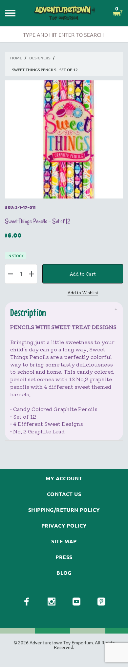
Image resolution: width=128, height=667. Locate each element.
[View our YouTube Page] (76, 602)
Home (16, 58)
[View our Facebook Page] (27, 602)
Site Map (64, 541)
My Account (64, 478)
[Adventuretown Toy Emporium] (64, 13)
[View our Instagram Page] (51, 602)
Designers (39, 58)
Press (63, 557)
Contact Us (64, 494)
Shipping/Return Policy (64, 509)
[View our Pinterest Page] (101, 602)
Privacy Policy (64, 525)
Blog (64, 572)
